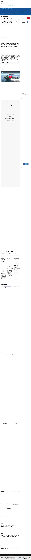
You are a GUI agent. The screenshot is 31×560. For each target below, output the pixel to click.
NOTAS (1, 16)
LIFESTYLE (6, 13)
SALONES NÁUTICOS (17, 11)
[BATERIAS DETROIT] (10, 487)
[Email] (9, 497)
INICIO (1, 9)
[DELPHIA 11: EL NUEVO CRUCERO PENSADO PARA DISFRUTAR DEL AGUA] (10, 520)
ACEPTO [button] (26, 558)
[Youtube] (10, 0)
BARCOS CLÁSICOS (12, 11)
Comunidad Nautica (4, 24)
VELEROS (8, 11)
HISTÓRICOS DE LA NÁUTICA (11, 13)
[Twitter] (3, 497)
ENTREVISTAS (2, 13)
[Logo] (4, 8)
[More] (11, 497)
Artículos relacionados (4, 516)
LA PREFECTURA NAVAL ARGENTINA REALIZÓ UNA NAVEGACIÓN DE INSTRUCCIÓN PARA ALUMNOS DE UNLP (10, 537)
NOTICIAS (6, 16)
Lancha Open (14, 491)
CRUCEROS (2, 11)
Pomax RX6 (18, 491)
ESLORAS (17, 9)
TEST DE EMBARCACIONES (12, 9)
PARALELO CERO (20, 9)
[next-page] (2, 550)
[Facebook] (8, 0)
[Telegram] (7, 497)
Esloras (11, 491)
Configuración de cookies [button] (19, 558)
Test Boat (2, 492)
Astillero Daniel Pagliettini (7, 491)
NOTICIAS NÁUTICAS (5, 9)
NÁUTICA (24, 9)
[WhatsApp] (5, 497)
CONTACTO (16, 13)
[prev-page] (1, 550)
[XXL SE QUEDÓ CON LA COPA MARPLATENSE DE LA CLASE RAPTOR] (10, 542)
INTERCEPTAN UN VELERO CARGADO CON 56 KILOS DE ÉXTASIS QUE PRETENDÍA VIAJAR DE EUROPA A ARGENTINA (15, 503)
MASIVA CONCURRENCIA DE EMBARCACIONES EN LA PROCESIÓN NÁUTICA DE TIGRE (5, 503)
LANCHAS (5, 11)
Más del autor (10, 516)
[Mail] (9, 0)
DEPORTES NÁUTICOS (23, 11)
